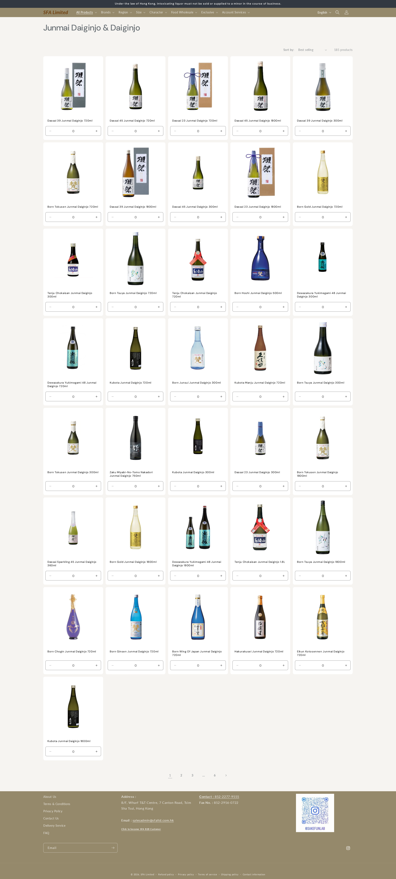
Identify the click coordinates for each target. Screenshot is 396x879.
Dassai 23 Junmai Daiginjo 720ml (194, 120)
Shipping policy (230, 874)
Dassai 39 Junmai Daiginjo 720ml (70, 120)
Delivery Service (54, 826)
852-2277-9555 (219, 796)
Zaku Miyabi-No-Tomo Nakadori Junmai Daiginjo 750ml (131, 474)
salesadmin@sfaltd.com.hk (153, 820)
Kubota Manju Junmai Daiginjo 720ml (260, 382)
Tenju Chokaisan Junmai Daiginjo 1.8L (260, 562)
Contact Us (51, 818)
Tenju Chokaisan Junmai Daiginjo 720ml (194, 294)
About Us (49, 796)
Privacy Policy (52, 811)
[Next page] (225, 775)
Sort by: (288, 49)
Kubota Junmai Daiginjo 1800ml (68, 741)
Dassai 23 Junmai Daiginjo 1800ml (258, 207)
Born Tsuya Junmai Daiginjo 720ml (133, 293)
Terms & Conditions (56, 804)
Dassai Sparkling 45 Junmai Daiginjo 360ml (72, 563)
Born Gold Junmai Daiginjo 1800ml (133, 562)
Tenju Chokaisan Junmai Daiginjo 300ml (69, 294)
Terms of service (207, 874)
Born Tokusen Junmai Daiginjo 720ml (72, 207)
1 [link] (170, 775)
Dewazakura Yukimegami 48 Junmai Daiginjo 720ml (72, 384)
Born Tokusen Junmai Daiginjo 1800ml (317, 474)
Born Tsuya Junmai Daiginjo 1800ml (321, 562)
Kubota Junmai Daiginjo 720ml (130, 382)
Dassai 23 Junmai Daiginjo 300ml (257, 472)
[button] (86, 12)
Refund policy (166, 874)
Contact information (254, 874)
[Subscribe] (112, 848)
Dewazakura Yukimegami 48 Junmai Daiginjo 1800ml (196, 563)
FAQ (46, 833)
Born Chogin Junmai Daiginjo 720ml (71, 651)
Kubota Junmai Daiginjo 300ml (193, 472)
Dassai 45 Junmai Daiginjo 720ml (132, 120)
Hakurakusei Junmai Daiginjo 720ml (259, 651)
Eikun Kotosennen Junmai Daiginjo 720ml (320, 653)
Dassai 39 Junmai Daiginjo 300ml (320, 120)
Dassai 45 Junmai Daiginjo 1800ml (258, 120)
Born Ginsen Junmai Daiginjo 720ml (134, 651)
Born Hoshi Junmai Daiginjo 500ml (258, 293)
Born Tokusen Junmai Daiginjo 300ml (72, 472)
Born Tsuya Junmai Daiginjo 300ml (320, 382)
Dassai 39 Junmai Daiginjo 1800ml (133, 207)
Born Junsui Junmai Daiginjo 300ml (196, 382)
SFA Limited (147, 874)
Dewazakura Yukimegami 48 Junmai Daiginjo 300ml (321, 294)
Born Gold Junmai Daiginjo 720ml (320, 207)
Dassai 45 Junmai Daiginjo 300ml (195, 207)
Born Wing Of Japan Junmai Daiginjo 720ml (197, 653)
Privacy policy (186, 874)
